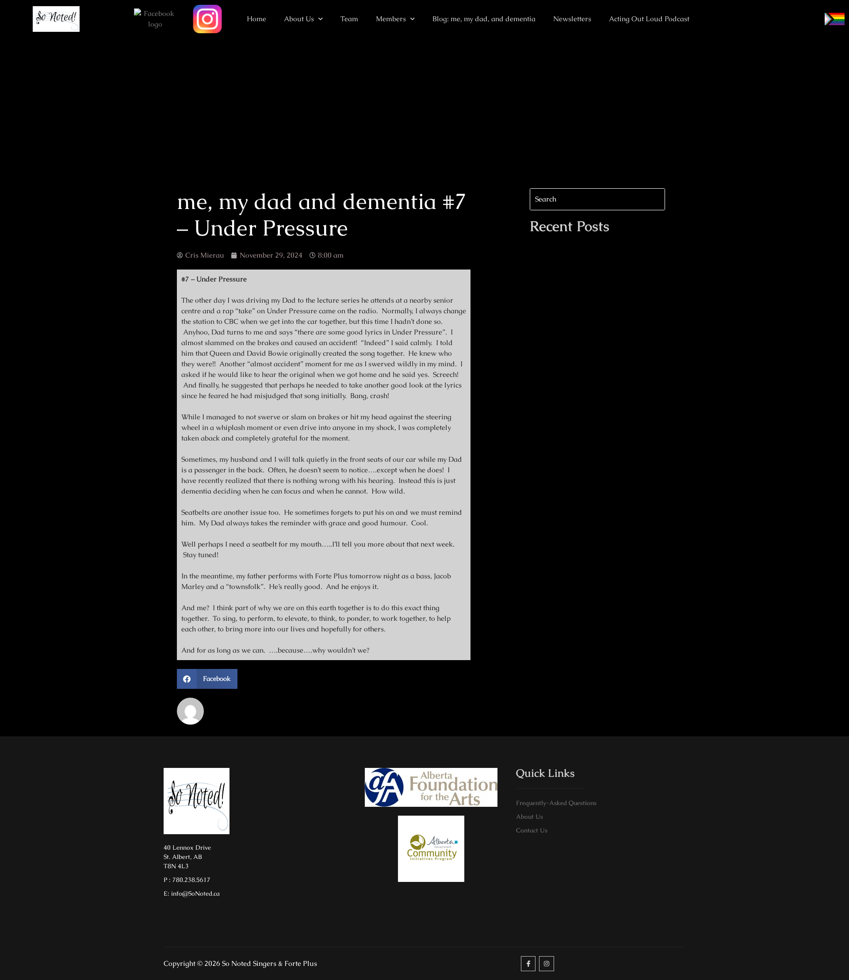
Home (256, 18)
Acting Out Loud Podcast (649, 18)
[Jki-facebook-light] (528, 963)
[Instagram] (546, 963)
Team (349, 18)
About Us (299, 18)
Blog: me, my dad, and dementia (483, 18)
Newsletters (572, 18)
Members (391, 18)
